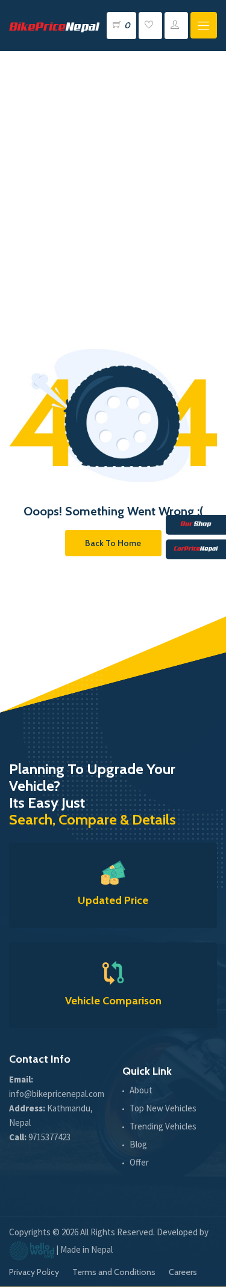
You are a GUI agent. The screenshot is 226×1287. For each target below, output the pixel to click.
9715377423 (49, 1137)
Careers (183, 1272)
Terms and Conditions (113, 1272)
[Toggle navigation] (203, 25)
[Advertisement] (113, 170)
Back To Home (113, 543)
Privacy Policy (34, 1272)
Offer (139, 1162)
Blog (138, 1144)
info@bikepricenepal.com (56, 1093)
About (141, 1090)
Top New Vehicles (163, 1108)
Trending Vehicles (163, 1126)
